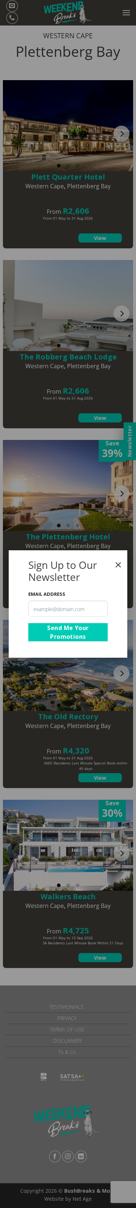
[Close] (118, 565)
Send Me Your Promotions (68, 632)
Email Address (46, 594)
